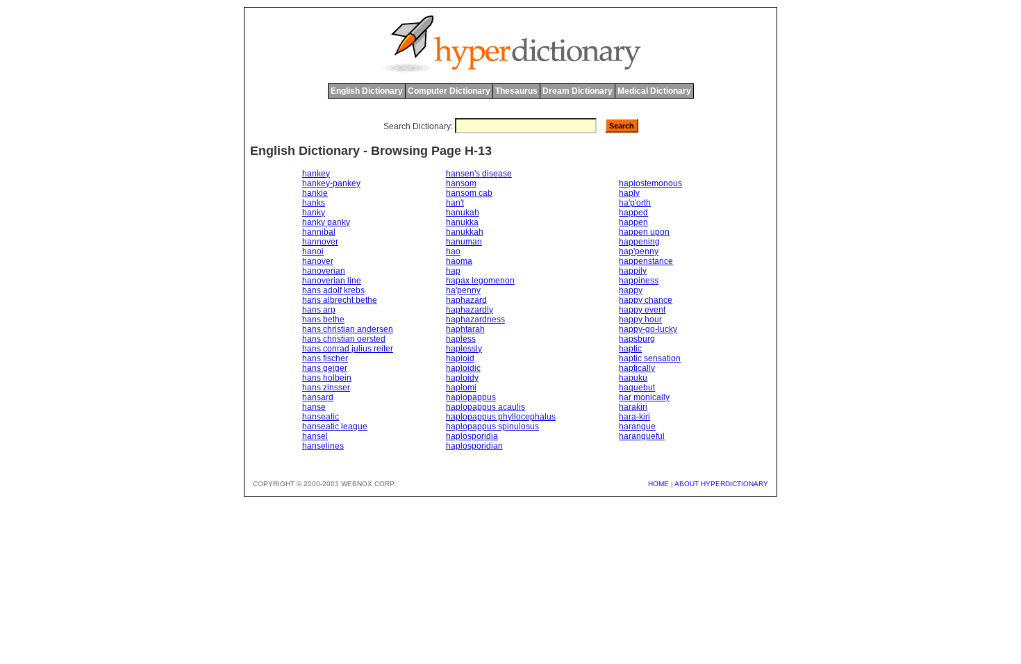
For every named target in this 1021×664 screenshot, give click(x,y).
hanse (314, 407)
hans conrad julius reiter (347, 349)
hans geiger (324, 368)
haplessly (464, 349)
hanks (313, 203)
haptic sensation (650, 358)
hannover (320, 242)
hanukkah (464, 232)
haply (629, 193)
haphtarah (465, 329)
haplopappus (471, 397)
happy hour (640, 319)
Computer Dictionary (449, 91)
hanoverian (323, 271)
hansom (461, 183)
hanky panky (326, 222)
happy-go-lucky (648, 329)
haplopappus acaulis (485, 407)
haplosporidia (472, 436)
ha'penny (463, 290)
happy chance (645, 300)
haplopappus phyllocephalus (501, 417)
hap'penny (638, 251)
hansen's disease (479, 174)
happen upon (644, 232)
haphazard (466, 300)
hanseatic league (334, 426)
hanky (313, 212)
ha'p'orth (635, 203)
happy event (642, 310)
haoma (459, 261)
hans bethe (323, 319)
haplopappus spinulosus (492, 426)
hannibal (318, 232)
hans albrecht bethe (339, 300)
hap (453, 271)
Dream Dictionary (577, 91)
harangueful (642, 436)
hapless (461, 339)
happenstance (646, 261)
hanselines (323, 446)
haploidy (462, 378)
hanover (317, 261)
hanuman (464, 242)
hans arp (318, 310)
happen (633, 222)
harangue (637, 426)
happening (639, 242)
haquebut (637, 387)
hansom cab (469, 193)
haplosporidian (474, 446)
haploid (460, 358)
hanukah (462, 212)
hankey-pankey (331, 183)
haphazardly (469, 310)
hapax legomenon (480, 280)
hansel (315, 436)
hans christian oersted (343, 339)
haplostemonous (650, 183)
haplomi (461, 387)
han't (455, 203)
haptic (630, 349)
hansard (317, 397)
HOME (658, 484)
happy (630, 290)
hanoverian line (331, 280)
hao (453, 251)
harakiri (633, 407)
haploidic (463, 368)
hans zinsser (326, 387)
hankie (315, 193)
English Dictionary (367, 91)
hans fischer (325, 358)
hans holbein (326, 378)
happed (633, 212)
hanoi (313, 251)
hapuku (633, 378)
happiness (638, 280)
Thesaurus (516, 91)
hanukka (462, 222)
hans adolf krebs (333, 290)
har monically (644, 397)
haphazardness (475, 319)
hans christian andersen (347, 329)
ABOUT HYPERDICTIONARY (721, 484)
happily (633, 271)
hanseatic (320, 417)
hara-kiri (634, 417)
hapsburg (637, 339)
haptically (637, 368)
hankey (316, 174)
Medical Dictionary (654, 91)
